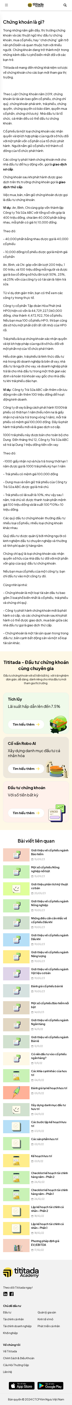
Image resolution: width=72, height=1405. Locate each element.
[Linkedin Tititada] (5, 1294)
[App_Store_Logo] (22, 1386)
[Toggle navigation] (6, 5)
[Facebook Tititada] (11, 1294)
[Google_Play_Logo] (50, 1386)
